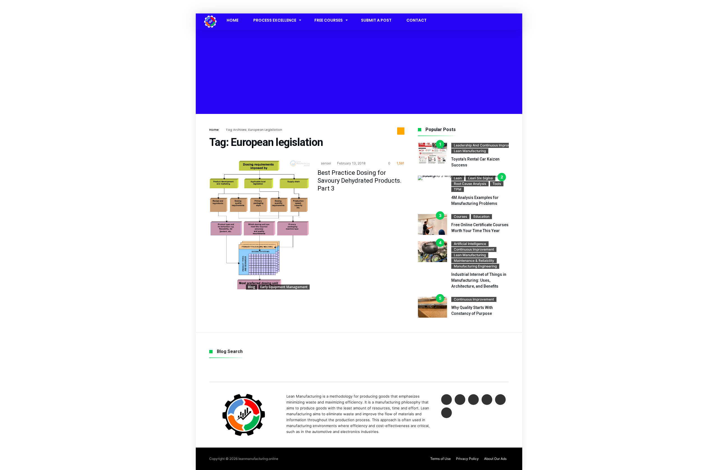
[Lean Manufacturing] (210, 15)
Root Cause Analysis (470, 184)
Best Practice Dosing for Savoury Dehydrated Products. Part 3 (359, 180)
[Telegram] (446, 413)
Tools (497, 184)
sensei (325, 163)
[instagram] (500, 400)
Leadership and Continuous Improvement (487, 145)
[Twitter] (460, 400)
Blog (251, 287)
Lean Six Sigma (480, 178)
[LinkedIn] (473, 400)
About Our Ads (495, 459)
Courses (460, 216)
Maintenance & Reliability (474, 260)
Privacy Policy (467, 459)
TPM (457, 189)
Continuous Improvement (474, 249)
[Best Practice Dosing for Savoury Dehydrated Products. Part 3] (259, 225)
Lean (458, 178)
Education (481, 216)
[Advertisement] (359, 72)
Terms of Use (440, 459)
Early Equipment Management (284, 287)
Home (214, 129)
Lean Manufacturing (470, 151)
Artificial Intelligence (470, 244)
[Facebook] (446, 400)
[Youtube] (487, 400)
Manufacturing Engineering (475, 266)
